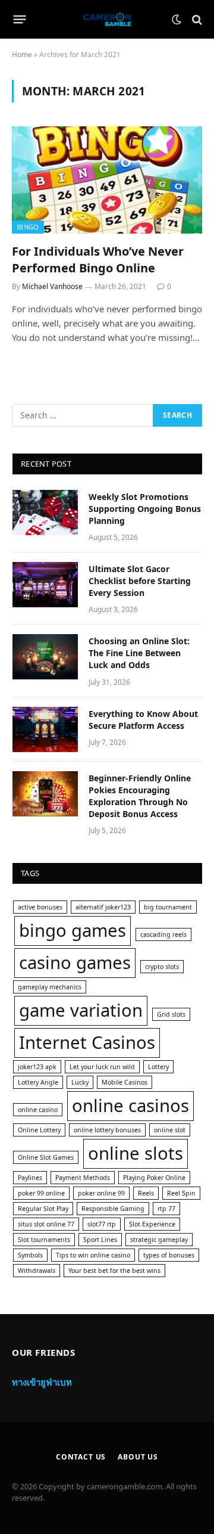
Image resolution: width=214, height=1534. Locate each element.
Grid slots (171, 1014)
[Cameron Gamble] (107, 19)
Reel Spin (181, 1193)
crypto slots (162, 966)
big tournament (168, 907)
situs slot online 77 (46, 1224)
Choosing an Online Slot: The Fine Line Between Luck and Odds (139, 652)
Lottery (158, 1067)
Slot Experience (152, 1224)
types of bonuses (168, 1255)
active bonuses (40, 907)
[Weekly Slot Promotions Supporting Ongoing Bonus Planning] (45, 512)
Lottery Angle (38, 1082)
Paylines (30, 1177)
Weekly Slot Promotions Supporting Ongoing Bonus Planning (145, 508)
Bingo (28, 226)
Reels (146, 1193)
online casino (38, 1110)
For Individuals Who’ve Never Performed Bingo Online (98, 259)
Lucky (80, 1082)
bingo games (72, 930)
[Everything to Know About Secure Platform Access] (45, 729)
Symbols (30, 1255)
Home (22, 54)
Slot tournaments (44, 1239)
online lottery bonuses (107, 1130)
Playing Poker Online (154, 1177)
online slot (169, 1130)
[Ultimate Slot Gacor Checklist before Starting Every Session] (45, 584)
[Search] (196, 19)
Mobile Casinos (124, 1082)
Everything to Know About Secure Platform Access (143, 719)
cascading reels (163, 934)
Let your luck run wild (102, 1067)
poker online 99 (101, 1193)
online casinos (130, 1105)
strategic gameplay (159, 1239)
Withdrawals (36, 1270)
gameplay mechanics (49, 987)
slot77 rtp (101, 1224)
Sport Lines (100, 1239)
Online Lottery (39, 1130)
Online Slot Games (46, 1157)
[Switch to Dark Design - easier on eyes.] (176, 19)
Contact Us (81, 1457)
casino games (75, 962)
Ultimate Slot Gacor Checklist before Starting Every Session (140, 580)
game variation (81, 1010)
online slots (135, 1153)
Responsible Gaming (112, 1208)
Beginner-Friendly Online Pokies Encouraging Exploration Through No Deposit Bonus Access (140, 795)
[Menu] (20, 19)
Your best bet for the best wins (114, 1270)
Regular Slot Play (43, 1208)
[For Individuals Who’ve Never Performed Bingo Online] (107, 180)
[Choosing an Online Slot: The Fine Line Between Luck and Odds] (45, 656)
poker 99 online (41, 1193)
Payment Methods (82, 1177)
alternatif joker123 (103, 907)
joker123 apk (37, 1067)
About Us (138, 1457)
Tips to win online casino (93, 1255)
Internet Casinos (87, 1042)
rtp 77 (166, 1208)
